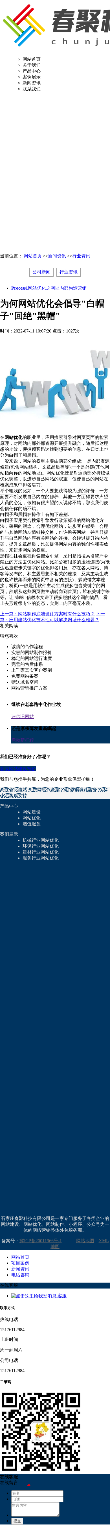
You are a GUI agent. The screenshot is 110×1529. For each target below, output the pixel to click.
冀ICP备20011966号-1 (40, 1240)
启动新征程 (22, 740)
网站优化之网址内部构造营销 (49, 288)
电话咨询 (20, 1274)
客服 (61, 1295)
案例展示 (32, 77)
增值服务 (32, 823)
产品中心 (32, 71)
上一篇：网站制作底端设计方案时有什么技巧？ (47, 613)
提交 (17, 1521)
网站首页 (32, 59)
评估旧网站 (22, 716)
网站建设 (32, 812)
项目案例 (20, 1263)
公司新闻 (41, 272)
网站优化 (32, 817)
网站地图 (85, 1240)
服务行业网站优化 (41, 858)
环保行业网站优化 (41, 846)
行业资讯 (81, 255)
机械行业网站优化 (41, 840)
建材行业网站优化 (41, 852)
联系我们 (32, 88)
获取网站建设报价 (18, 768)
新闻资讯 (32, 82)
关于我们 (32, 65)
